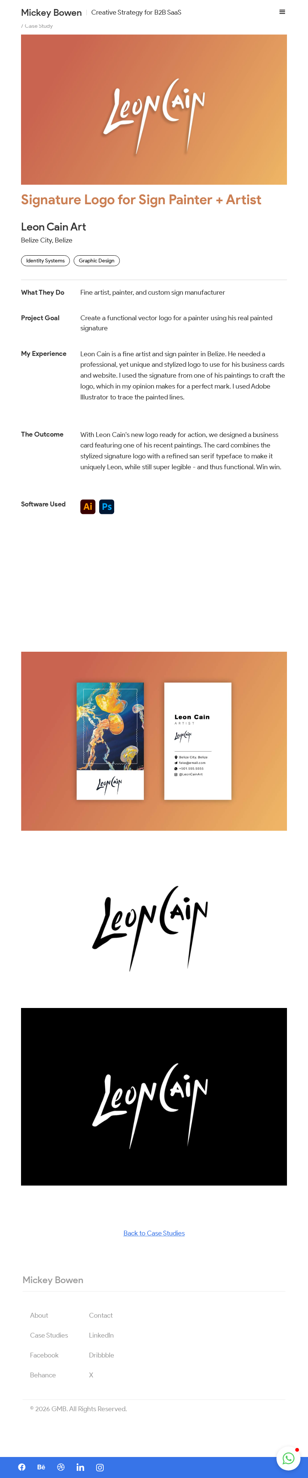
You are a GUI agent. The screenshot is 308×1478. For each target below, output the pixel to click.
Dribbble (101, 1355)
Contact (101, 1315)
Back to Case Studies (154, 1233)
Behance (43, 1375)
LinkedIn (101, 1335)
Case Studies (49, 1335)
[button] (282, 12)
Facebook (44, 1355)
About (39, 1315)
